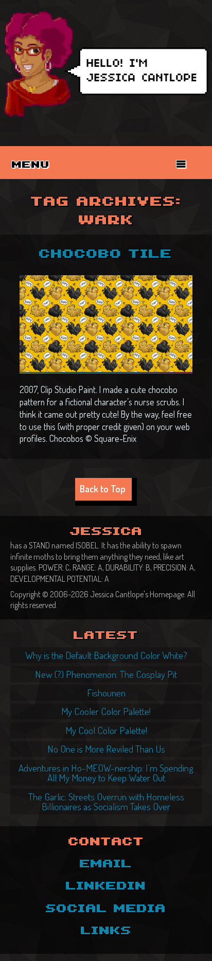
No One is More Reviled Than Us (106, 748)
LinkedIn (106, 886)
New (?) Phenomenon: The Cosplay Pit (106, 674)
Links (106, 931)
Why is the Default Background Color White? (106, 655)
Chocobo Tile (105, 254)
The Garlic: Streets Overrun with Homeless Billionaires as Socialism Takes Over (106, 801)
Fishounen (106, 692)
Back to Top (103, 488)
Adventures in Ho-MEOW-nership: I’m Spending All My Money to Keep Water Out (106, 772)
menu (31, 165)
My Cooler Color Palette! (106, 711)
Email (106, 864)
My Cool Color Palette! (106, 730)
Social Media (106, 909)
